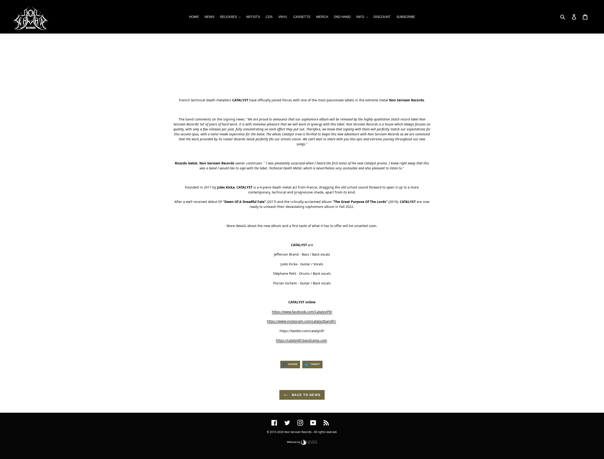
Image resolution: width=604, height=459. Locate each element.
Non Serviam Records (298, 432)
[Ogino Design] (309, 441)
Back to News (305, 395)
